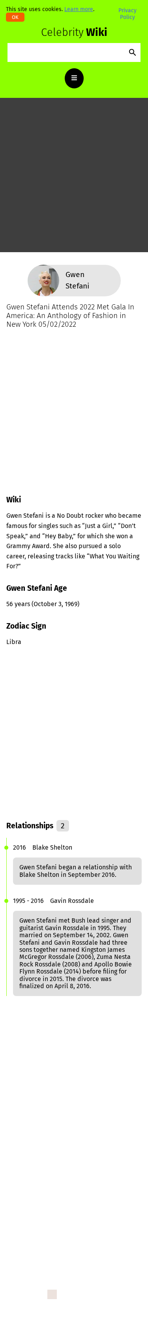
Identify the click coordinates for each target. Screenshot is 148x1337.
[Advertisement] (74, 178)
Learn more (78, 9)
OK (15, 17)
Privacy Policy (127, 13)
